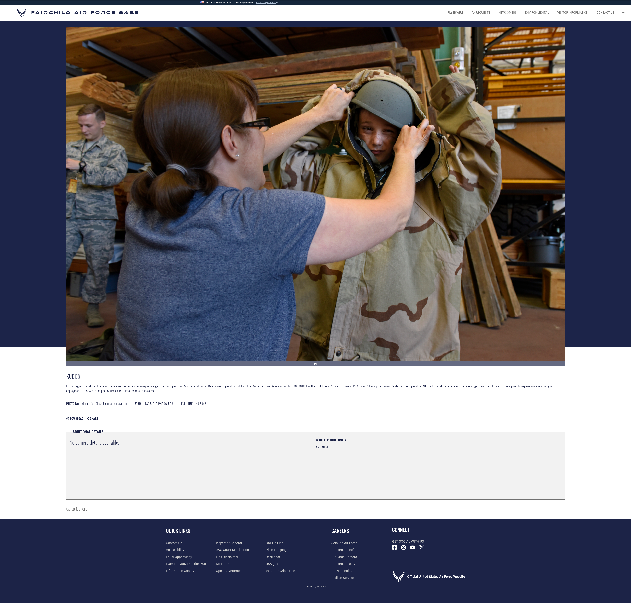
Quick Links (178, 530)
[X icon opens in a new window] (421, 547)
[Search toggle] (623, 12)
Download (76, 418)
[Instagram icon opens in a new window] (403, 547)
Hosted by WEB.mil (316, 586)
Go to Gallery (76, 508)
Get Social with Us (408, 541)
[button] (267, 2)
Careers (340, 530)
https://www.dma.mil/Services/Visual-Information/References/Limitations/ (419, 458)
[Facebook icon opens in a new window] (394, 547)
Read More (322, 447)
